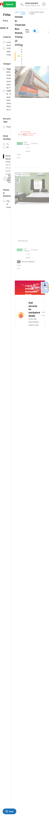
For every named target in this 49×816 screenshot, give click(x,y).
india (16, 12)
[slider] (5, 25)
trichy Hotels (23, 13)
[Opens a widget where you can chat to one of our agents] (9, 811)
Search (9, 4)
